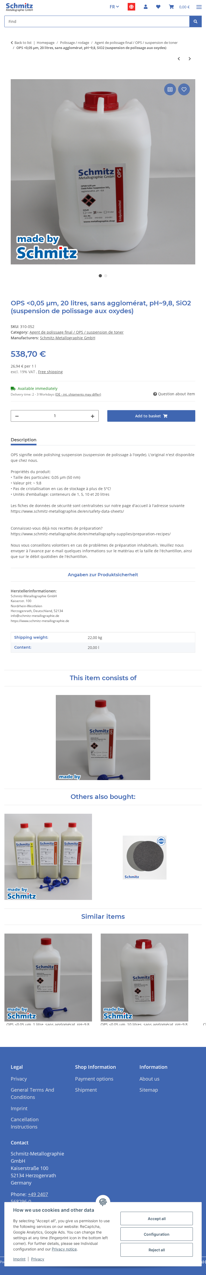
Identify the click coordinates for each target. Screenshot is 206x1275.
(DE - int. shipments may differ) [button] (78, 394)
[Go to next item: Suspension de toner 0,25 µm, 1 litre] (189, 58)
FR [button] (112, 7)
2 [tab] (105, 275)
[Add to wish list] (184, 89)
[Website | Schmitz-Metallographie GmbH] (131, 6)
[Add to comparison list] (170, 89)
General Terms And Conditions (32, 1093)
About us (149, 1078)
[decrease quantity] (17, 415)
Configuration (157, 1234)
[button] (145, 6)
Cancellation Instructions (25, 1123)
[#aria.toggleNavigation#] (199, 4)
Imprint (19, 1259)
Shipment (86, 1090)
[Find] (195, 21)
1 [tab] (100, 275)
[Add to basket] (15, 76)
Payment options (94, 1078)
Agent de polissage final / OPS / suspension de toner (77, 332)
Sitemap (148, 1090)
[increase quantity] (92, 415)
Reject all (157, 1250)
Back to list (23, 42)
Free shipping (50, 371)
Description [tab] (23, 439)
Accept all (157, 1218)
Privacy (37, 1259)
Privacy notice (64, 1249)
